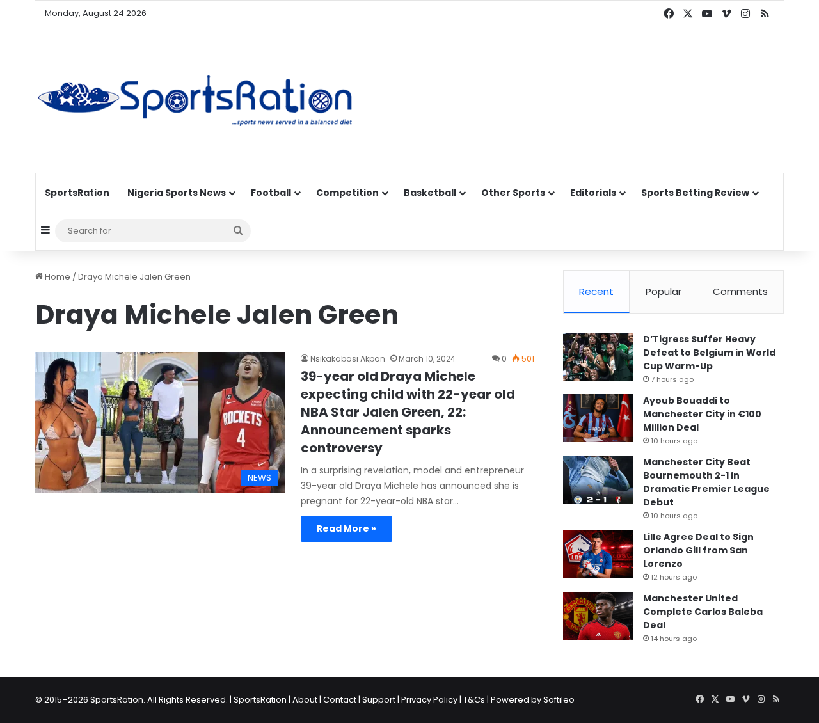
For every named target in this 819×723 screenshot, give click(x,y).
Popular (663, 291)
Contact (339, 700)
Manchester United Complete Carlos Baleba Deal (703, 612)
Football (271, 192)
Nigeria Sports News (176, 192)
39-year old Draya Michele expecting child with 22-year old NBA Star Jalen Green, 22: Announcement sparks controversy (408, 412)
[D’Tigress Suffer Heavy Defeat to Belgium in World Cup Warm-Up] (598, 357)
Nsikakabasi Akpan (347, 358)
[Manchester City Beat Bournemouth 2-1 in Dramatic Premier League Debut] (598, 480)
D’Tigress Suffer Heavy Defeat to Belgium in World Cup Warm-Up (709, 352)
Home (56, 277)
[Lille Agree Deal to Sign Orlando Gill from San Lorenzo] (598, 554)
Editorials (593, 192)
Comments (740, 291)
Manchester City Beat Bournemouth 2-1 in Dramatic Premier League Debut (706, 482)
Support (378, 700)
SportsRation (77, 192)
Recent (596, 291)
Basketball (430, 192)
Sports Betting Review (695, 192)
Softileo (559, 700)
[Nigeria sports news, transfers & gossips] (195, 100)
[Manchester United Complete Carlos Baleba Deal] (598, 616)
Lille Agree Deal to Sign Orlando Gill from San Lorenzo (698, 550)
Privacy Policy (429, 700)
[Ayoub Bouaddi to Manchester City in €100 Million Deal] (598, 418)
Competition (347, 192)
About (304, 700)
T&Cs (474, 700)
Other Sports (513, 192)
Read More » (346, 528)
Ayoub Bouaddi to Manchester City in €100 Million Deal (702, 414)
